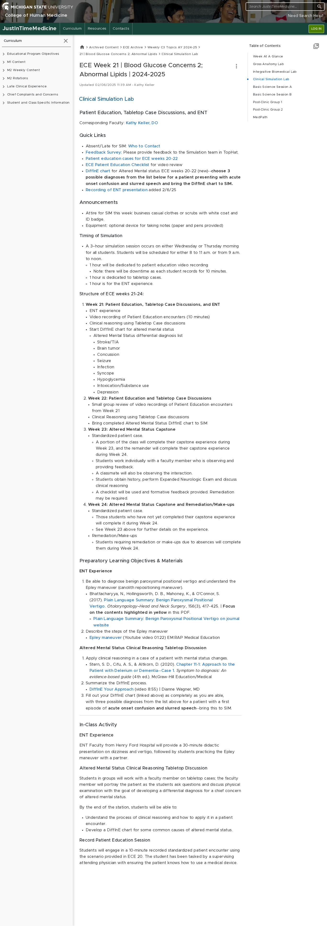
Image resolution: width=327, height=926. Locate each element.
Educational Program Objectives (33, 54)
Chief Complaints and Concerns (32, 94)
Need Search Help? (305, 16)
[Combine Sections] (316, 46)
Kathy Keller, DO (142, 123)
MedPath (260, 117)
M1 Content (16, 62)
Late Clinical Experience (27, 86)
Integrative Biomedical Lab (275, 71)
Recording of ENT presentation (116, 190)
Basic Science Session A (272, 87)
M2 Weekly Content (23, 70)
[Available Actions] (236, 66)
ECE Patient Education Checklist (118, 165)
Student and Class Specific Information (38, 102)
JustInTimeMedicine (29, 28)
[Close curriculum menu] (66, 41)
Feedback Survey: (104, 152)
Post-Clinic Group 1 (267, 102)
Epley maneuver (106, 638)
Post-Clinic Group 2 (268, 109)
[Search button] (319, 7)
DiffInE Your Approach (112, 689)
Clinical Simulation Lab (271, 79)
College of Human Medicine (36, 15)
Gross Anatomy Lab (268, 64)
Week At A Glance (268, 56)
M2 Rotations (17, 78)
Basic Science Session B (272, 94)
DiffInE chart (98, 171)
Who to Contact (144, 146)
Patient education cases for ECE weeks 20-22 (132, 159)
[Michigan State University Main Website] (37, 6)
